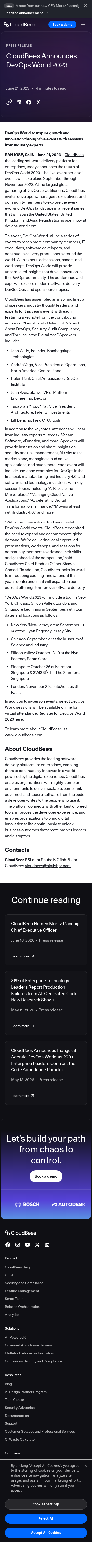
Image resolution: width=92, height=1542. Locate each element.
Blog (8, 1384)
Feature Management (22, 1291)
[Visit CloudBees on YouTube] (27, 1245)
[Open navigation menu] (83, 24)
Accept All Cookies (46, 1532)
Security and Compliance (24, 1283)
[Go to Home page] (19, 24)
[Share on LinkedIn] (19, 102)
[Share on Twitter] (38, 102)
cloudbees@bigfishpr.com (48, 865)
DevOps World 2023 (22, 172)
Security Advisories (20, 1408)
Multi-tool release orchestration (29, 1353)
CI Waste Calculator (20, 1439)
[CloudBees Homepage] (20, 1232)
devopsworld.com (21, 226)
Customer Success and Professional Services (40, 1431)
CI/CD (9, 1275)
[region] (46, 1500)
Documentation (17, 1416)
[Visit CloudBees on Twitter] (37, 1245)
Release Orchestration (22, 1307)
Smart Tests (14, 1299)
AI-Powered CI (16, 1337)
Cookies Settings (46, 1504)
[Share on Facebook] (29, 102)
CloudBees (74, 154)
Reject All (46, 1518)
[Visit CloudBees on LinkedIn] (47, 1245)
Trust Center (14, 1400)
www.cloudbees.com (23, 735)
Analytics (12, 1315)
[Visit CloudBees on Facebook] (8, 1245)
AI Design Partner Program (26, 1392)
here (19, 719)
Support (11, 1423)
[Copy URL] (9, 102)
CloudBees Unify (18, 1267)
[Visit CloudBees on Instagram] (18, 1245)
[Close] (86, 1466)
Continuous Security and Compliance (33, 1361)
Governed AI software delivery (28, 1345)
